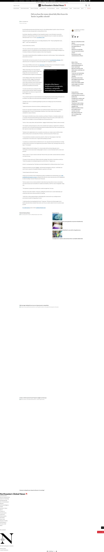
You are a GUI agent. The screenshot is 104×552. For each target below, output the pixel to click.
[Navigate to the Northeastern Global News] (52, 5)
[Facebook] (72, 36)
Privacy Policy (3, 548)
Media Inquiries (33, 0)
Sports (82, 8)
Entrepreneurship (43, 8)
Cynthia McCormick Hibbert (79, 29)
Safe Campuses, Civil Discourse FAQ (52, 2)
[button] (86, 5)
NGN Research (3, 522)
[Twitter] (77, 36)
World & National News (25, 8)
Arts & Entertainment (51, 8)
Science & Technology (34, 8)
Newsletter (39, 0)
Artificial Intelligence (64, 8)
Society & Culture (76, 8)
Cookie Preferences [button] (4, 550)
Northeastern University (8, 545)
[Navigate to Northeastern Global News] (52, 494)
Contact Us (16, 0)
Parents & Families (46, 0)
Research (89, 8)
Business (57, 8)
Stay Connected (3, 529)
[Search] (102, 528)
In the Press (28, 0)
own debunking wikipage (55, 60)
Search (1, 525)
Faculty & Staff (52, 0)
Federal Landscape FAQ (64, 2)
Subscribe (100, 532)
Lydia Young (42, 64)
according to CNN (40, 37)
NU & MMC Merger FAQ (40, 2)
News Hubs (2, 519)
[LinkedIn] (75, 36)
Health (71, 8)
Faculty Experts (21, 0)
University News (16, 8)
